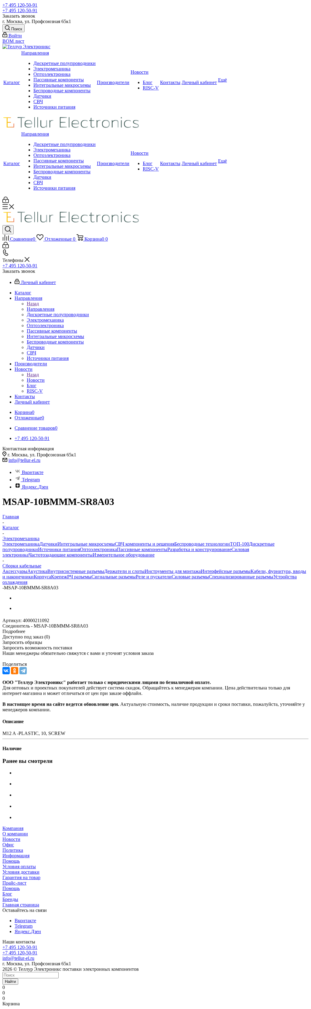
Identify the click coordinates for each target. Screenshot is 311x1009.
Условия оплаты (19, 866)
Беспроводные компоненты (62, 90)
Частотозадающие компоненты (61, 554)
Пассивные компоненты (58, 79)
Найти (10, 981)
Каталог (11, 82)
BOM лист (13, 41)
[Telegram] (23, 670)
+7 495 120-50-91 (19, 5)
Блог (147, 82)
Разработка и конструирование (199, 549)
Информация (15, 855)
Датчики (42, 96)
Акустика (37, 571)
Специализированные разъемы (241, 576)
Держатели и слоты (124, 571)
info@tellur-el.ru (24, 460)
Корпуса (42, 576)
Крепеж (59, 576)
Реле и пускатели (154, 576)
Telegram (31, 479)
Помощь (11, 861)
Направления (35, 53)
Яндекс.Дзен (35, 486)
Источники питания (54, 107)
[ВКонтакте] (6, 670)
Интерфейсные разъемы (226, 571)
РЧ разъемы (79, 576)
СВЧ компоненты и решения (144, 544)
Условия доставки (20, 872)
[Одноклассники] (14, 670)
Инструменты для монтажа (173, 571)
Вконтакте (32, 472)
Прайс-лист (14, 882)
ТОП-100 (239, 544)
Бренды (10, 899)
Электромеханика (51, 68)
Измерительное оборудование (124, 554)
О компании (15, 833)
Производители (113, 82)
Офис (8, 844)
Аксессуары (14, 571)
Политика (12, 850)
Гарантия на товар (21, 877)
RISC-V (151, 87)
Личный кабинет (199, 82)
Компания (12, 828)
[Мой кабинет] (5, 201)
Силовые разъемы (190, 576)
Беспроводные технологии (202, 544)
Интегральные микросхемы (62, 85)
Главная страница (20, 904)
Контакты (170, 82)
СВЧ (38, 101)
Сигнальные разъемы (113, 576)
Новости (140, 72)
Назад (33, 303)
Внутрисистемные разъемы (75, 571)
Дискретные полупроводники (64, 63)
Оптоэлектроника (51, 74)
